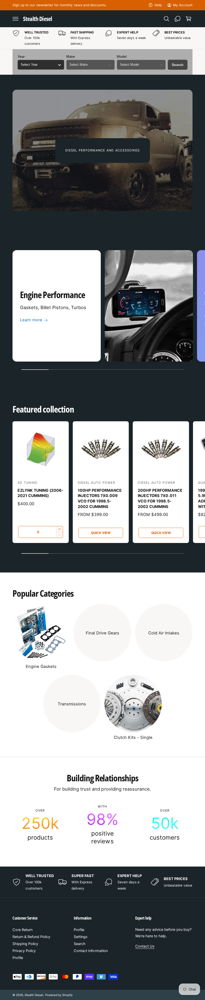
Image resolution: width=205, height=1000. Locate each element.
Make (70, 56)
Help (158, 5)
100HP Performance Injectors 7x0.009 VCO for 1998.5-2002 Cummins (100, 498)
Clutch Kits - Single (133, 737)
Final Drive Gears (102, 632)
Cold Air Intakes (163, 632)
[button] (15, 18)
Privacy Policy (24, 951)
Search (178, 65)
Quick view (100, 533)
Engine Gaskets (41, 666)
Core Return (22, 930)
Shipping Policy (25, 944)
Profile (17, 958)
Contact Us (144, 946)
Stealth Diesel (33, 995)
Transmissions (72, 703)
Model (121, 56)
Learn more (31, 319)
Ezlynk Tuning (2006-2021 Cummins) (40, 493)
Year (21, 56)
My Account (182, 5)
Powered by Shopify (58, 995)
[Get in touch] (177, 18)
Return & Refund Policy (31, 937)
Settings (81, 937)
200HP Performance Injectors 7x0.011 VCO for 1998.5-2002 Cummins (160, 498)
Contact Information (91, 951)
